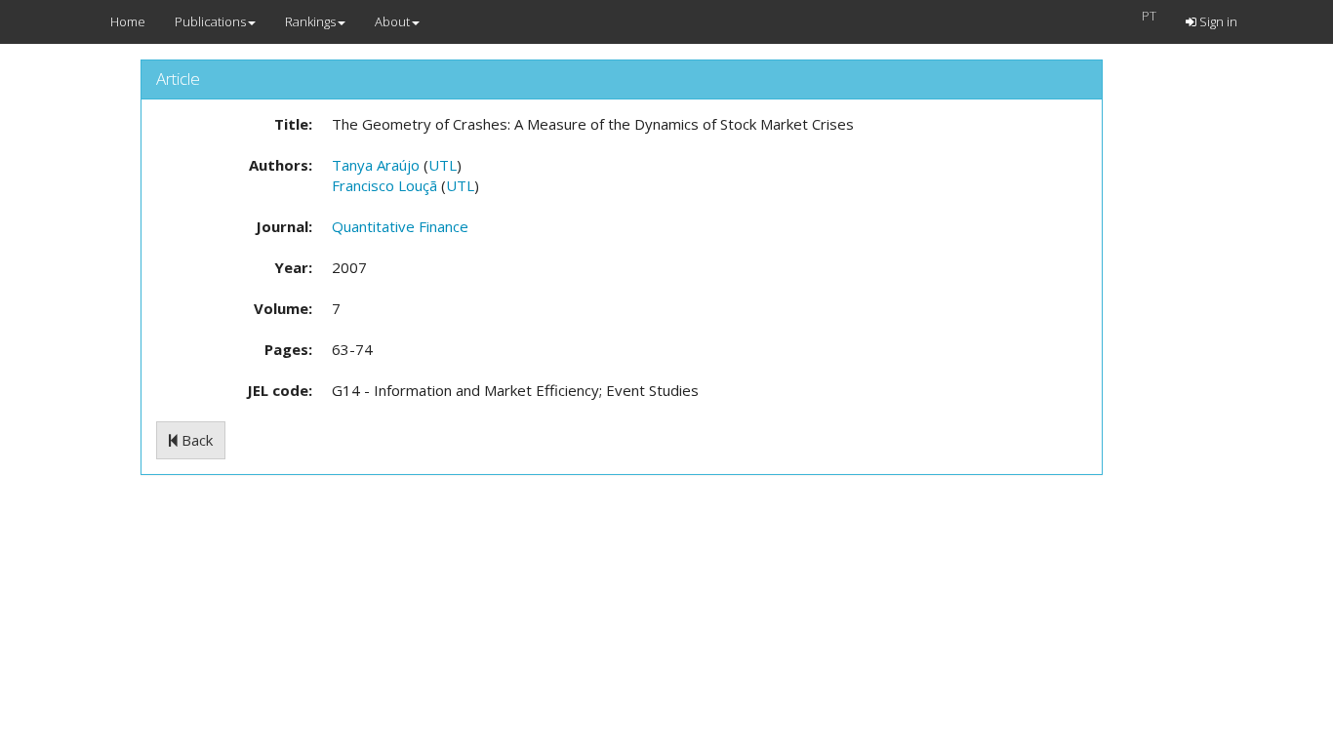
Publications (210, 21)
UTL (442, 165)
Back (195, 440)
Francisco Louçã (384, 185)
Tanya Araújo (376, 165)
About (392, 21)
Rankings (310, 21)
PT (1149, 15)
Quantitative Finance (400, 226)
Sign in (1216, 21)
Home (127, 21)
